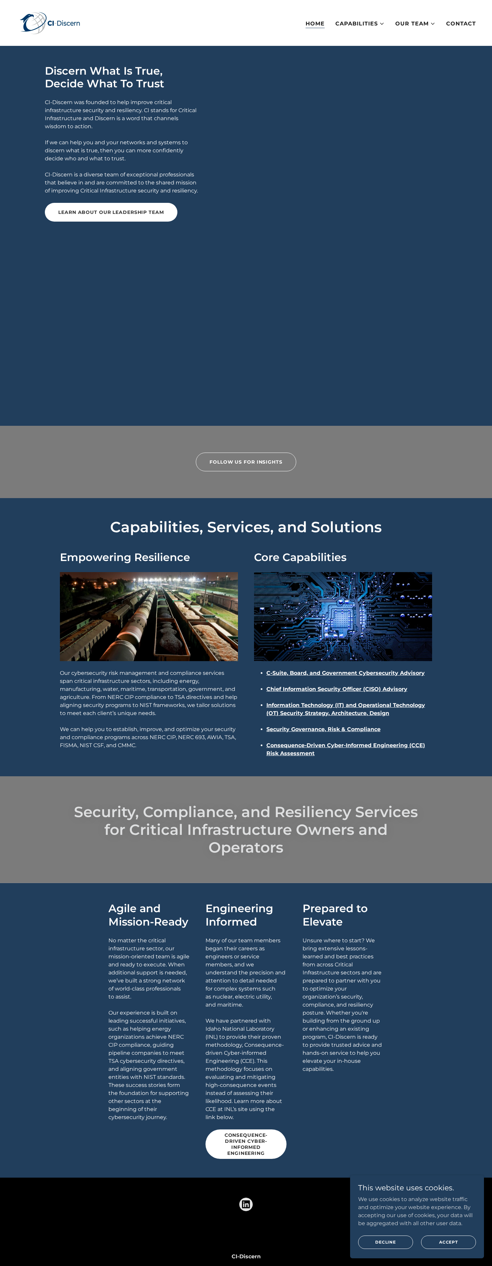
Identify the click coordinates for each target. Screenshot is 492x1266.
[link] (50, 22)
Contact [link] (461, 23)
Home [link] (315, 23)
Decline (385, 1242)
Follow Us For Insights (246, 462)
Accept (448, 1242)
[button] (360, 24)
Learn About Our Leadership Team (111, 212)
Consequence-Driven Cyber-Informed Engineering (246, 1144)
